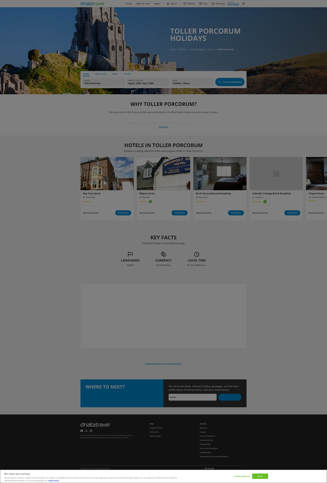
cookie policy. (53, 480)
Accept (260, 476)
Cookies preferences (242, 476)
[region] (163, 476)
